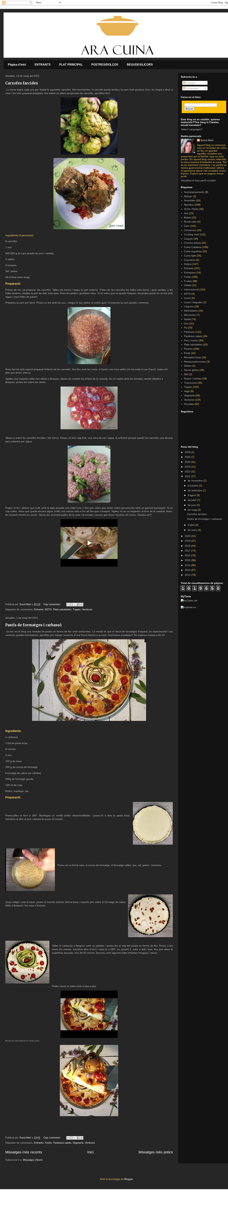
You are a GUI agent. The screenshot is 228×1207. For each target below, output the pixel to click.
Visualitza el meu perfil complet (198, 180)
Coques (188, 238)
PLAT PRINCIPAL (71, 64)
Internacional (191, 289)
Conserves (190, 230)
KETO (48, 609)
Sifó (186, 374)
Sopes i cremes (192, 378)
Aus (186, 213)
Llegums (189, 306)
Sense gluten (191, 370)
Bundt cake (190, 221)
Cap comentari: (52, 604)
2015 (188, 560)
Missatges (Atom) (33, 1159)
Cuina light (190, 255)
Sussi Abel (207, 140)
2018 (188, 545)
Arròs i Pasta (191, 209)
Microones (190, 315)
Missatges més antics (156, 1152)
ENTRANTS (43, 64)
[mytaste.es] (188, 607)
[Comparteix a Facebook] (78, 604)
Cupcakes (189, 259)
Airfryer (188, 196)
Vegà (187, 391)
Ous (186, 323)
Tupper (77, 609)
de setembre (195, 490)
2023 (188, 466)
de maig (193, 509)
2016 (188, 555)
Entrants (38, 609)
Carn (187, 225)
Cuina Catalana (192, 247)
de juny (192, 505)
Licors (187, 298)
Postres (188, 348)
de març (193, 530)
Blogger (128, 1179)
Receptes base (192, 357)
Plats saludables (62, 609)
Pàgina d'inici (17, 64)
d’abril (191, 525)
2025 (188, 456)
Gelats (187, 285)
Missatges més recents (23, 1152)
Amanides (189, 200)
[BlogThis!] (71, 604)
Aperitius (189, 204)
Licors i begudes (193, 302)
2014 (188, 565)
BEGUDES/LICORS (140, 64)
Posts (187, 353)
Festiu (48, 1142)
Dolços (188, 264)
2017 (188, 550)
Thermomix (190, 382)
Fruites (188, 281)
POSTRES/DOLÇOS (104, 64)
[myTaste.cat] (189, 600)
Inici (90, 1152)
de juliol (192, 500)
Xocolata (189, 404)
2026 (188, 452)
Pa (185, 327)
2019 (188, 540)
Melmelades (191, 310)
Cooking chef (191, 234)
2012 (188, 574)
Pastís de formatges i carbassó (33, 625)
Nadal (187, 319)
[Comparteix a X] (75, 604)
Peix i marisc (191, 340)
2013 (188, 570)
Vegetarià (78, 1142)
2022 (188, 471)
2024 (188, 461)
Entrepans (190, 272)
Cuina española (193, 251)
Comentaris (192, 88)
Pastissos (189, 331)
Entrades (190, 82)
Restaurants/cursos (195, 361)
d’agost (192, 495)
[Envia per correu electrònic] (68, 604)
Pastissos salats (62, 1142)
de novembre (195, 480)
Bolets (187, 217)
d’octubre (193, 485)
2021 (188, 476)
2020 (188, 536)
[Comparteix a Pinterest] (81, 604)
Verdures (87, 609)
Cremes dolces (192, 242)
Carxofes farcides (21, 83)
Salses (187, 365)
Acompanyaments (194, 192)
